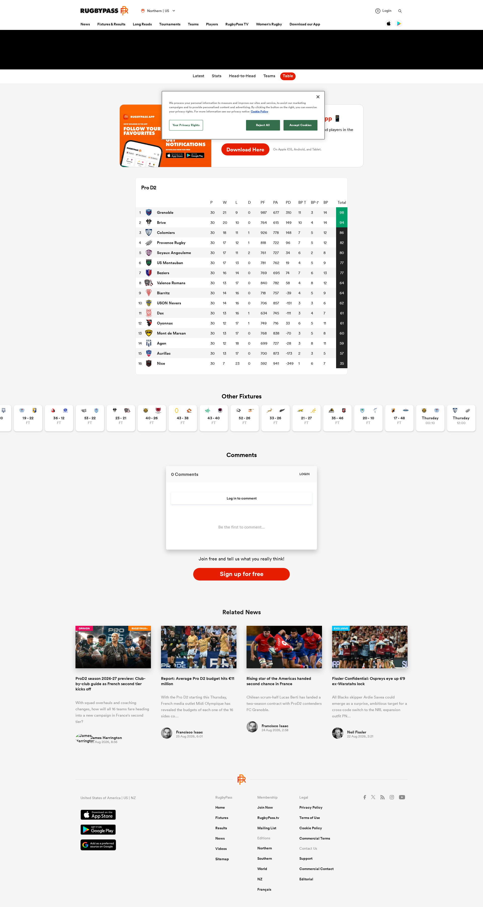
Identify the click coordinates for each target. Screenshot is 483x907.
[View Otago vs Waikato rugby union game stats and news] (183, 418)
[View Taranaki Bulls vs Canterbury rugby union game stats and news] (152, 418)
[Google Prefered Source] (130, 845)
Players (212, 24)
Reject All (263, 125)
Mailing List (266, 828)
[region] (243, 115)
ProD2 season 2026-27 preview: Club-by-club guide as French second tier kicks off (110, 684)
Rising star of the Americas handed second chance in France (279, 681)
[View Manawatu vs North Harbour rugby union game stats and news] (213, 418)
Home (220, 807)
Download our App (305, 24)
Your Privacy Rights (186, 125)
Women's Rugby (269, 24)
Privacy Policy (311, 807)
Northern (264, 848)
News (85, 24)
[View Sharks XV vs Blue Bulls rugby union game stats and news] (90, 418)
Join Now (265, 807)
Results (221, 828)
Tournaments (169, 24)
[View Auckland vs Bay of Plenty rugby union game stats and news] (28, 418)
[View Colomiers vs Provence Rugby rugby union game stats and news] (461, 418)
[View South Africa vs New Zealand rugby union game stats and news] (275, 418)
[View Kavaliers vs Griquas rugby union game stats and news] (399, 418)
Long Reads (142, 24)
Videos (221, 848)
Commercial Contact (316, 868)
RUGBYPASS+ (140, 628)
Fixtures (221, 817)
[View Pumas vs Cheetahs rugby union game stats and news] (244, 418)
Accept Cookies (301, 125)
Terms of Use (309, 817)
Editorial (306, 879)
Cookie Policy (310, 828)
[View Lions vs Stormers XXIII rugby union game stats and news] (59, 418)
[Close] (318, 96)
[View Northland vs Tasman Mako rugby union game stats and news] (368, 418)
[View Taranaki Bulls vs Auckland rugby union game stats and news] (430, 418)
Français (264, 889)
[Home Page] (104, 10)
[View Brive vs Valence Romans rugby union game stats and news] (121, 418)
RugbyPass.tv (268, 817)
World (262, 868)
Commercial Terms (314, 838)
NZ (259, 879)
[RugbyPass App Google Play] (130, 830)
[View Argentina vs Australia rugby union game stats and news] (306, 418)
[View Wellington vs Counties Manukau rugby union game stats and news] (337, 418)
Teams (193, 24)
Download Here (245, 149)
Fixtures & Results (111, 24)
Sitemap (222, 858)
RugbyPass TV (237, 24)
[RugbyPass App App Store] (130, 815)
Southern (264, 858)
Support (305, 858)
